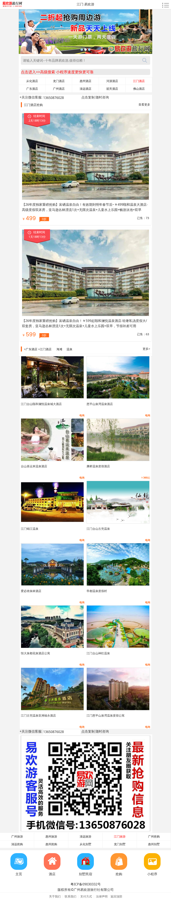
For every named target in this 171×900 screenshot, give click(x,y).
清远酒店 (85, 89)
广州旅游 (17, 836)
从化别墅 (85, 844)
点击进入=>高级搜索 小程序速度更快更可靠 (57, 71)
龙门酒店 (59, 81)
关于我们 (55, 896)
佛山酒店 (139, 89)
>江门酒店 (45, 349)
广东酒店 (32, 89)
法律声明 (102, 896)
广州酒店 (59, 89)
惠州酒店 (85, 81)
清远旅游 (85, 836)
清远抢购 (17, 844)
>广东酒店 (30, 349)
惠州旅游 (51, 836)
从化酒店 (32, 81)
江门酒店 (139, 81)
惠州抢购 (51, 844)
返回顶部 (116, 896)
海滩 (59, 349)
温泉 (69, 349)
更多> (146, 349)
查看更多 (144, 104)
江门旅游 (120, 836)
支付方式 (86, 896)
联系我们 (70, 896)
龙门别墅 (120, 844)
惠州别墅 (154, 844)
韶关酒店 (112, 89)
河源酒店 (112, 81)
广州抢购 (154, 836)
